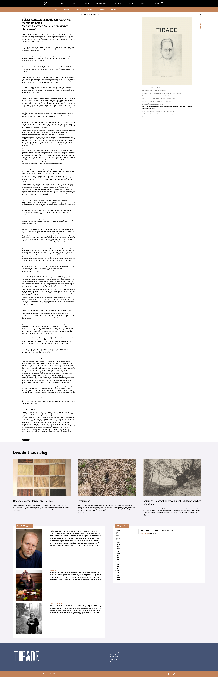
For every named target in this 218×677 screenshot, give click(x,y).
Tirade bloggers (115, 652)
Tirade (142, 3)
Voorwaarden (46, 673)
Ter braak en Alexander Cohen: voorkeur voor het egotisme (159, 114)
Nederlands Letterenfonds (87, 542)
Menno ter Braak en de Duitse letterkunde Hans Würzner (158, 98)
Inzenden (114, 9)
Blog (55, 9)
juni (117, 532)
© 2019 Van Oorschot (55, 673)
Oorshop (75, 3)
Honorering (114, 656)
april (117, 535)
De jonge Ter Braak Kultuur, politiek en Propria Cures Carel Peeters (161, 93)
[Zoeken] (162, 3)
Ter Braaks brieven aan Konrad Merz (152, 104)
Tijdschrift (66, 9)
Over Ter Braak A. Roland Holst (151, 88)
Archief (90, 9)
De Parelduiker (155, 3)
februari (118, 538)
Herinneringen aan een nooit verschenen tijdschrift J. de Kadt (159, 111)
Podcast (131, 3)
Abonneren (78, 9)
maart (118, 536)
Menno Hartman (144, 533)
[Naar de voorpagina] (44, 3)
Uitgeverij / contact (102, 3)
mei (117, 533)
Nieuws (63, 3)
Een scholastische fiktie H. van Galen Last (154, 90)
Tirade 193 (200, 24)
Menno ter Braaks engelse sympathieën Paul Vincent (157, 96)
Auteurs (87, 3)
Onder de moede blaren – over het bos (156, 530)
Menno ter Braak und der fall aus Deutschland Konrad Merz (159, 101)
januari (118, 540)
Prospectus (118, 3)
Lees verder (16, 510)
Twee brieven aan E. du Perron (150, 117)
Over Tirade (101, 9)
